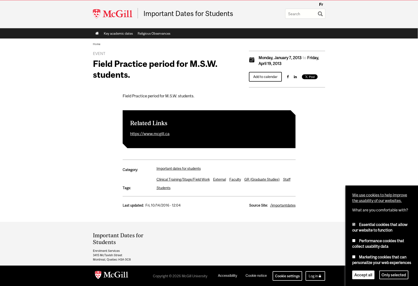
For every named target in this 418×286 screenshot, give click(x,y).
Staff (287, 179)
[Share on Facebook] (288, 77)
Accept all (363, 275)
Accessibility (227, 275)
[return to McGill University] (111, 276)
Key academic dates (118, 33)
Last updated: (133, 205)
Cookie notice (256, 275)
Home (97, 33)
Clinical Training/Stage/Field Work (183, 179)
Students (164, 188)
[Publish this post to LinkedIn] (295, 77)
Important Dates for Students (188, 13)
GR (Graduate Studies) (262, 179)
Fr (321, 4)
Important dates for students (179, 168)
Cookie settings (287, 276)
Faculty (235, 179)
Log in (313, 276)
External (219, 179)
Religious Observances (154, 33)
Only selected (393, 275)
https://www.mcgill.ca (150, 133)
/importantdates (283, 205)
